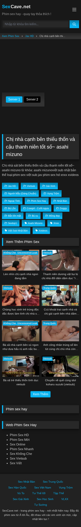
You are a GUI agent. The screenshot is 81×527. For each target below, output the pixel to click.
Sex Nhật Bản (26, 481)
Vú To (20, 493)
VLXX (64, 499)
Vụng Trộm (66, 487)
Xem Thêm (40, 394)
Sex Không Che (21, 453)
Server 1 (14, 99)
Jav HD (29, 36)
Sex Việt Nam (42, 487)
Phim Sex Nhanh (22, 449)
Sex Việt (16, 463)
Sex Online (17, 444)
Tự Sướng (40, 504)
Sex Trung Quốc (53, 481)
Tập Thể (58, 493)
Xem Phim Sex (10, 36)
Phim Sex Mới (20, 439)
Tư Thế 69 (38, 493)
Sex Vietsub (18, 458)
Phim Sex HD (19, 435)
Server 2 (32, 99)
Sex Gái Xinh (21, 499)
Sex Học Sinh (45, 499)
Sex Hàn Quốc (17, 487)
